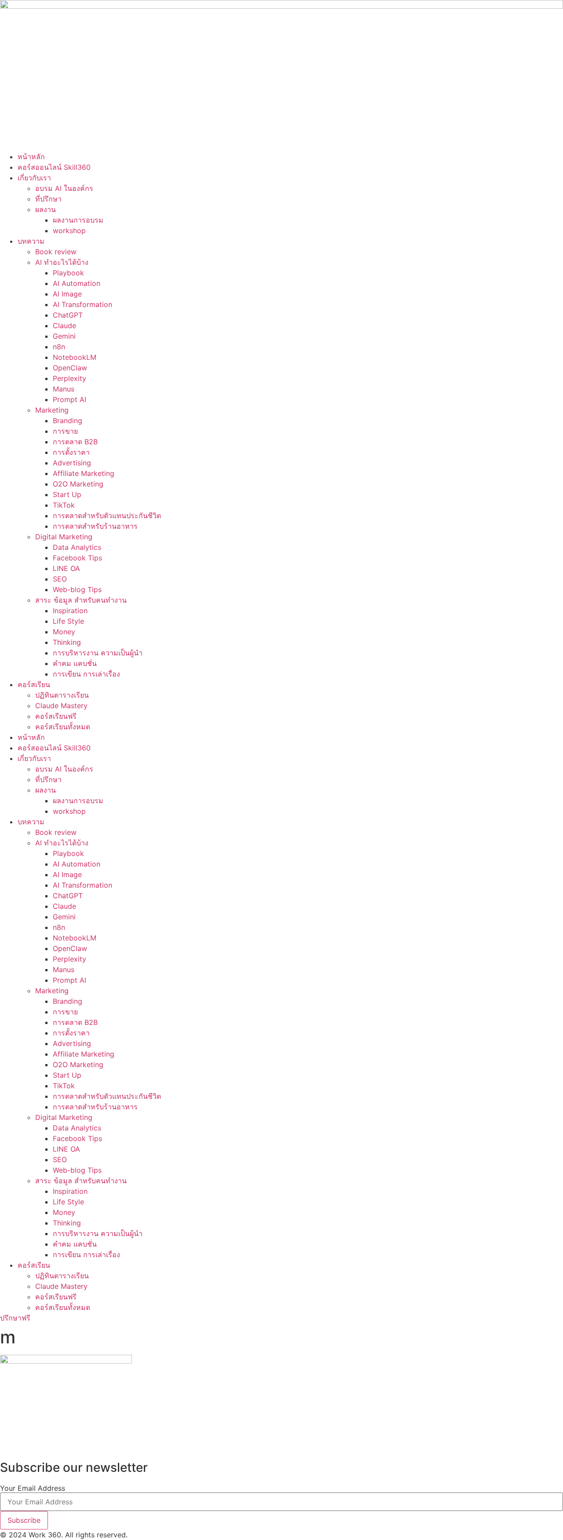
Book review (56, 251)
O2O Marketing (78, 483)
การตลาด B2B (75, 441)
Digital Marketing (63, 536)
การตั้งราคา (71, 452)
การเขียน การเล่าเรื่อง (86, 673)
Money (64, 631)
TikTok (64, 505)
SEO (60, 578)
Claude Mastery (61, 705)
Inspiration (70, 610)
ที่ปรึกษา (48, 198)
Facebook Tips (77, 557)
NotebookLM (74, 357)
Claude (64, 325)
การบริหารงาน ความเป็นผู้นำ (98, 652)
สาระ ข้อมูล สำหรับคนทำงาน (81, 600)
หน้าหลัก (31, 156)
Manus (63, 388)
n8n (59, 346)
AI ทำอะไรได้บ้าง (61, 262)
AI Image (67, 293)
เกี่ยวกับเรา (34, 177)
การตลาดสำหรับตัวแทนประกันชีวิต (107, 515)
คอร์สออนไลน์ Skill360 (54, 167)
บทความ (31, 241)
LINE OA (66, 568)
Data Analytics (77, 547)
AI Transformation (82, 304)
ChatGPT (68, 315)
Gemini (64, 336)
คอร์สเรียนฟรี (56, 716)
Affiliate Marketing (83, 473)
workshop (69, 230)
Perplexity (69, 378)
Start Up (67, 494)
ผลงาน (45, 209)
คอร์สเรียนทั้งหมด (62, 726)
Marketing (52, 410)
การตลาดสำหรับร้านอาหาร (95, 526)
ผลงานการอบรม (78, 220)
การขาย (65, 431)
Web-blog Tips (77, 589)
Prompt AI (69, 399)
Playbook (68, 272)
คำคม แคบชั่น (75, 663)
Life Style (68, 621)
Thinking (67, 642)
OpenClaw (70, 367)
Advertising (72, 462)
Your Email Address (32, 1488)
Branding (67, 420)
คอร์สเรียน (34, 684)
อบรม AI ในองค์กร (64, 188)
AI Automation (76, 283)
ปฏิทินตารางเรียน (62, 695)
